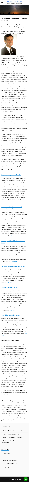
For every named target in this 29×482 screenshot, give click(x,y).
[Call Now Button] (26, 479)
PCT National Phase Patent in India (11, 457)
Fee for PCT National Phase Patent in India (13, 430)
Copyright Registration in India (10, 463)
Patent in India (6, 453)
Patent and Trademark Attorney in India (14, 19)
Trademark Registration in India (10, 460)
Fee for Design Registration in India (11, 434)
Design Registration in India (10, 467)
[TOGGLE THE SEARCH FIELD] (27, 2)
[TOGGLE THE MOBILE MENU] (2, 2)
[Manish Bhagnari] (14, 3)
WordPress (18, 479)
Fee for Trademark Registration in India (12, 437)
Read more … (10, 282)
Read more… (14, 236)
